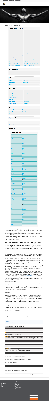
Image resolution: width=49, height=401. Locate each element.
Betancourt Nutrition (17, 389)
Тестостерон (16, 398)
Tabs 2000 (16, 390)
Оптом (1, 385)
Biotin (15, 388)
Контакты (2, 386)
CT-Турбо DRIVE (17, 385)
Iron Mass (16, 382)
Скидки (1, 384)
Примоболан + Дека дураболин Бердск (29, 275)
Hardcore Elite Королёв (9, 321)
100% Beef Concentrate (18, 387)
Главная (2, 381)
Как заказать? (2, 382)
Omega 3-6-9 (16, 383)
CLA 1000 (16, 386)
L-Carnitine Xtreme (17, 384)
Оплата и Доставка (3, 383)
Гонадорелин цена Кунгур (9, 322)
